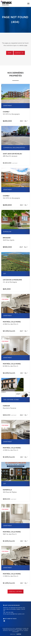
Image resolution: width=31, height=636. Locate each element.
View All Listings (15, 591)
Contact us (19, 53)
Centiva (18, 634)
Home (10, 53)
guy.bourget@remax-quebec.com (15, 614)
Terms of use (19, 630)
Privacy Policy (12, 630)
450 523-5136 (9, 612)
